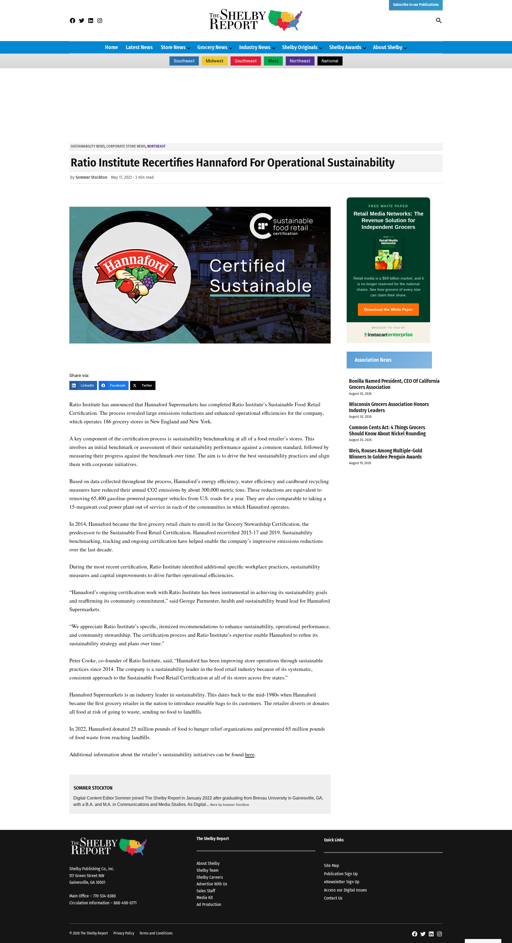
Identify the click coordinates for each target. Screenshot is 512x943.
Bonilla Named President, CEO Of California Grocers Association (394, 384)
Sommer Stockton (91, 177)
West (273, 60)
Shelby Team (207, 870)
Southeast (184, 60)
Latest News (139, 47)
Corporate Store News (126, 146)
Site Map (331, 865)
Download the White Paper (388, 309)
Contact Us (333, 898)
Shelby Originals (300, 47)
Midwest (214, 60)
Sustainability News (88, 146)
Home (111, 47)
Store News (173, 47)
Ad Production (209, 904)
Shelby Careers (210, 877)
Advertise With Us (212, 883)
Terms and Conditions (156, 933)
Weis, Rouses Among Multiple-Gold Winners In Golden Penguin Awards (385, 454)
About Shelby (387, 47)
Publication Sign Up (341, 873)
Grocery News (212, 47)
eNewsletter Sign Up (341, 881)
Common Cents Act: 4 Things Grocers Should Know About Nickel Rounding (387, 430)
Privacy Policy (123, 933)
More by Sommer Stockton (229, 805)
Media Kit (205, 897)
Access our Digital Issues (345, 890)
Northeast (300, 60)
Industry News (254, 47)
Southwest (246, 60)
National (330, 60)
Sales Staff (206, 890)
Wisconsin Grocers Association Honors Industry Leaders (389, 407)
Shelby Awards (345, 47)
